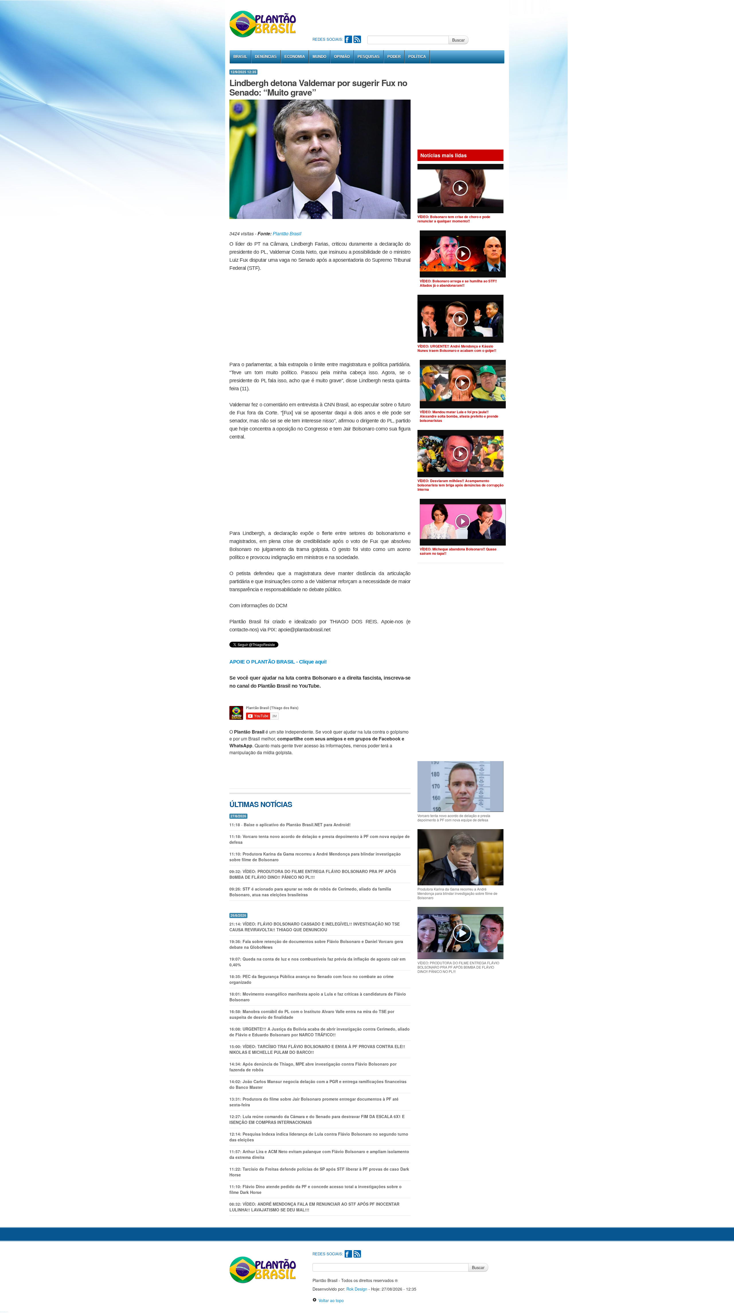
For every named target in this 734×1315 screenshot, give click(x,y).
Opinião (342, 57)
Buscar (458, 40)
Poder (394, 57)
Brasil (240, 57)
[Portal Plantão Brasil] (263, 24)
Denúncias (266, 57)
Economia (294, 57)
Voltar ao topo (330, 1300)
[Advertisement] (417, 17)
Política (417, 57)
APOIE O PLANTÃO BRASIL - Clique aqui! (278, 662)
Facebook (348, 39)
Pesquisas (369, 57)
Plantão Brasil (287, 233)
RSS (357, 39)
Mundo (319, 57)
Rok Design (356, 1289)
